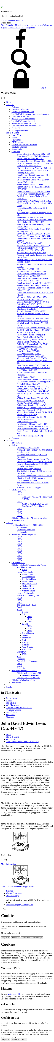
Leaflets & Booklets (30, 675)
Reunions (21, 659)
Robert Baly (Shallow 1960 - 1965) (31, 248)
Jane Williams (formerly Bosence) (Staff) (33, 382)
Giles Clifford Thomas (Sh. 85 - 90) (31, 417)
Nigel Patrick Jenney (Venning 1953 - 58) (34, 168)
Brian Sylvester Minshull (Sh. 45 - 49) (32, 429)
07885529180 (7, 886)
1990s (19, 515)
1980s (19, 513)
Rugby (25, 624)
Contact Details (14, 27)
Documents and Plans (26, 530)
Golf (24, 640)
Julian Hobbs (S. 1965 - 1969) (29, 304)
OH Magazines (18, 142)
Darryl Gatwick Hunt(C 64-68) (30, 337)
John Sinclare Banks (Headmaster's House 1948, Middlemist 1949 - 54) (34, 176)
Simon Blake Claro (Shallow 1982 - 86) (33, 154)
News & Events (12, 133)
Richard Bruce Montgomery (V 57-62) (33, 386)
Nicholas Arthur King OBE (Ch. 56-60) (33, 368)
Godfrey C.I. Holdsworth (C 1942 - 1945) (34, 306)
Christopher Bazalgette (26, 309)
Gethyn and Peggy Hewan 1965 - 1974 (33, 459)
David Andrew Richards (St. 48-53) (31, 389)
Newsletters (16, 140)
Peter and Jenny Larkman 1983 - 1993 (32, 464)
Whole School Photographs (28, 595)
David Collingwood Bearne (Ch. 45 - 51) (34, 426)
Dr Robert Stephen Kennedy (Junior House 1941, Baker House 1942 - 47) (35, 164)
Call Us (4, 20)
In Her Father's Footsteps (27, 480)
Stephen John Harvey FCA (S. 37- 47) (33, 302)
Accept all (15, 938)
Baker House (27, 574)
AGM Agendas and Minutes (23, 119)
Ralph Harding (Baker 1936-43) (30, 217)
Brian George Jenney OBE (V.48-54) (32, 365)
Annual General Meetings (27, 661)
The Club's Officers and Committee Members (30, 114)
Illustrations (16, 682)
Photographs (22, 527)
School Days (22, 668)
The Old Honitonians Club (23, 112)
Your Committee (8, 25)
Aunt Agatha (17, 149)
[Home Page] (2, 7)
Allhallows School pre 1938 (28, 678)
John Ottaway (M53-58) (27, 349)
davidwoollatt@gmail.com (24, 886)
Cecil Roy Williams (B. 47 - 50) (30, 410)
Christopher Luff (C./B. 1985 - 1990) (32, 321)
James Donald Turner (25, 466)
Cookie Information (14, 893)
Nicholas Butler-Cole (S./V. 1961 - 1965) (34, 318)
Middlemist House (29, 584)
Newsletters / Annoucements (27, 25)
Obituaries (16, 151)
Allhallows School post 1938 (29, 673)
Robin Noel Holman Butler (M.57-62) (32, 344)
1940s (19, 494)
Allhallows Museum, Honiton (24, 123)
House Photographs (25, 572)
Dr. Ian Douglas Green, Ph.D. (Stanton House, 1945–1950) (33, 181)
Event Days (21, 652)
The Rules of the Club (21, 116)
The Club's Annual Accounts (23, 121)
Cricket (25, 614)
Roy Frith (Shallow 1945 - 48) (29, 243)
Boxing (25, 612)
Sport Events (27, 647)
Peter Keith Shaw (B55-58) (28, 351)
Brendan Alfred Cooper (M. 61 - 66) (32, 424)
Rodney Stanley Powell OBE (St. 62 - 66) (34, 407)
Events (14, 137)
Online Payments (28, 27)
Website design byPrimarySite (19, 905)
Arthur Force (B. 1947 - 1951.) (29, 299)
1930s (19, 492)
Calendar (15, 438)
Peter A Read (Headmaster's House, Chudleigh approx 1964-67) (31, 275)
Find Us (19, 20)
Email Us (12, 20)
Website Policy (12, 895)
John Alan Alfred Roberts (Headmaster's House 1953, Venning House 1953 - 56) (33, 192)
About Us (10, 104)
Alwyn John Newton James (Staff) (31, 335)
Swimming (26, 638)
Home (8, 102)
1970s (19, 511)
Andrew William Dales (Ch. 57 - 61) (32, 403)
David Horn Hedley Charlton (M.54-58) (33, 330)
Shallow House (28, 586)
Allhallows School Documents (24, 670)
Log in (43, 88)
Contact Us (16, 128)
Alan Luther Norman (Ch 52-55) (30, 356)
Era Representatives (20, 130)
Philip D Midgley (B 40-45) (28, 384)
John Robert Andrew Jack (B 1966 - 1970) (34, 283)
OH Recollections (19, 490)
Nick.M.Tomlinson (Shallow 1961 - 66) (33, 245)
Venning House (28, 591)
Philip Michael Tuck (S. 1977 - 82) (31, 271)
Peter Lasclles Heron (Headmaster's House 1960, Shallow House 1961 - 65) (34, 221)
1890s (19, 537)
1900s (19, 539)
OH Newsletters (18, 562)
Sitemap (9, 891)
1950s (19, 501)
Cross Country (28, 633)
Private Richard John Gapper (29, 487)
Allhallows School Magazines (24, 534)
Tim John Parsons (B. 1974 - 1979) (31, 311)
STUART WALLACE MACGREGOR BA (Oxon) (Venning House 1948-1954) (33, 235)
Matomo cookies (14, 994)
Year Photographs (24, 567)
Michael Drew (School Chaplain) (30, 400)
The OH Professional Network (24, 144)
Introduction (17, 443)
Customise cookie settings (32, 938)
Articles (9, 440)
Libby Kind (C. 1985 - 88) (28, 269)
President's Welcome (20, 109)
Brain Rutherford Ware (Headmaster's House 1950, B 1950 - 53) (32, 279)
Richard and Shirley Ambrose (29, 469)
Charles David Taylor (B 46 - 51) (30, 342)
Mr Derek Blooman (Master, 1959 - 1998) (34, 161)
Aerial (19, 607)
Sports (19, 609)
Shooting (25, 635)
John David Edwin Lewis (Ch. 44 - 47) (33, 391)
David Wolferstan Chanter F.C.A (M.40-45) (35, 379)
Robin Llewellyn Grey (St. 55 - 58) (31, 405)
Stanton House (28, 588)
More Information (8, 864)
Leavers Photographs (25, 593)
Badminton (26, 649)
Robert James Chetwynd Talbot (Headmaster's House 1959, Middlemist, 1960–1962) (33, 186)
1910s (19, 541)
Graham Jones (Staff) (25, 419)
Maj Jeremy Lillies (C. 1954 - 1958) (32, 297)
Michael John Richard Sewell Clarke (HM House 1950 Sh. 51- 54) (34, 413)
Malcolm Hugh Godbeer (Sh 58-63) (32, 358)
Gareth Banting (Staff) (26, 377)
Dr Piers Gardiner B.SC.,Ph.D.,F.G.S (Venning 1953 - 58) (32, 171)
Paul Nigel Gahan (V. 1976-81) (30, 436)
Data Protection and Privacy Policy (26, 126)
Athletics (25, 645)
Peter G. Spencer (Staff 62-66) (29, 346)
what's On (43, 25)
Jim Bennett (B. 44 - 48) (27, 422)
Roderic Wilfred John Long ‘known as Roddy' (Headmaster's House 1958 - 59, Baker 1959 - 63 (33, 287)
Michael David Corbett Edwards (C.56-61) (34, 328)
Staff (19, 656)
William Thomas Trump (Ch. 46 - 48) (32, 398)
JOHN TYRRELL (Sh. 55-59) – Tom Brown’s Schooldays (35, 505)
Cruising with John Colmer (28, 447)
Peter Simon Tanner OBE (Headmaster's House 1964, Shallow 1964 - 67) (33, 157)
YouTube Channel (19, 147)
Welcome (15, 107)
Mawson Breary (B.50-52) (28, 332)
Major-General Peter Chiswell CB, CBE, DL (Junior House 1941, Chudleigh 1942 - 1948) (34, 203)
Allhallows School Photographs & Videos (29, 565)
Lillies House (27, 581)
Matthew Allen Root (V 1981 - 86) (31, 252)
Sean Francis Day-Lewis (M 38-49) (31, 339)
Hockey (25, 642)
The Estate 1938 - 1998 (26, 605)
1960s (19, 508)
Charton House (28, 577)
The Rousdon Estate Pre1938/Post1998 (28, 525)
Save (24, 1040)
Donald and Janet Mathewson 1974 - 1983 (34, 461)
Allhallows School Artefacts (23, 680)
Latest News (17, 135)
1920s (19, 544)
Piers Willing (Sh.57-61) (27, 370)
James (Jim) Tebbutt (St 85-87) (29, 353)
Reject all (5, 938)
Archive (9, 523)
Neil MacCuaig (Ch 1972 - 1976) (30, 250)
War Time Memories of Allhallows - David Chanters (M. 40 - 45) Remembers (34, 477)
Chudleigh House (29, 579)
